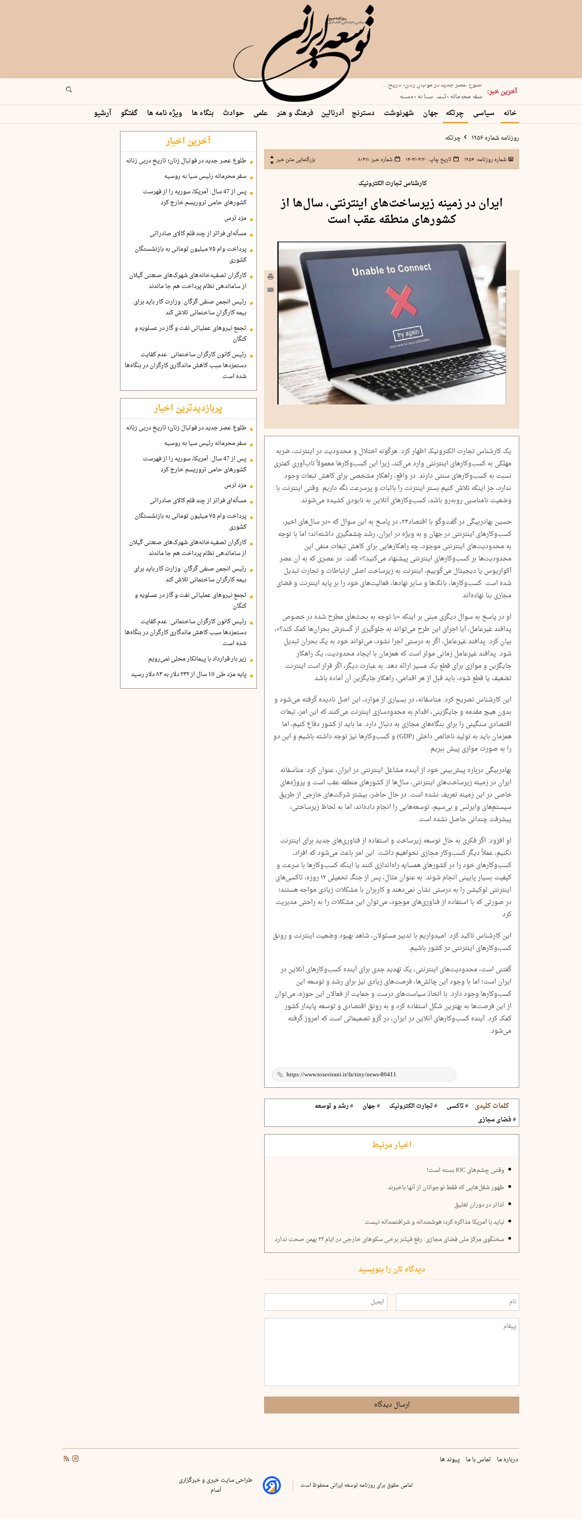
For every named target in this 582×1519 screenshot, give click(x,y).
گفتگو (130, 113)
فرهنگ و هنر (295, 113)
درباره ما (508, 1459)
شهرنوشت (400, 113)
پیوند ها (450, 1459)
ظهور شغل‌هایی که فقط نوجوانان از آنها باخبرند (446, 1187)
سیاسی (484, 113)
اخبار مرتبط (391, 1145)
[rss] (66, 1459)
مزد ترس (235, 218)
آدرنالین (332, 113)
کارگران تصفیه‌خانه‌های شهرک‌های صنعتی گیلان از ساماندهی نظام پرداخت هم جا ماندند (187, 281)
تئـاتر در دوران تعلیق (479, 1205)
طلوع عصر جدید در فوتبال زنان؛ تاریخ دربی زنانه (186, 161)
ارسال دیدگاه (392, 1405)
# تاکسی (457, 1106)
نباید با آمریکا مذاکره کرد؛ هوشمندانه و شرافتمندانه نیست (434, 1222)
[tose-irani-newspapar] (305, 54)
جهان (430, 113)
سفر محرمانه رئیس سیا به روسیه (441, 92)
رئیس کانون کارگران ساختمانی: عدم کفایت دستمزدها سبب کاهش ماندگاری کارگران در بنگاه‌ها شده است (185, 365)
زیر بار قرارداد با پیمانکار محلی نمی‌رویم (197, 659)
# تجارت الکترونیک (413, 1106)
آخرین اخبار (188, 141)
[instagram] (74, 1459)
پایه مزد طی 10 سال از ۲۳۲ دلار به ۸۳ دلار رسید (188, 674)
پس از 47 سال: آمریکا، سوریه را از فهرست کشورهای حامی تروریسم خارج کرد (194, 197)
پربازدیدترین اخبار (188, 408)
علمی (261, 113)
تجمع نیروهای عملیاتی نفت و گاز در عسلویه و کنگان (190, 334)
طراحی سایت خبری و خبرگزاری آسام (215, 1485)
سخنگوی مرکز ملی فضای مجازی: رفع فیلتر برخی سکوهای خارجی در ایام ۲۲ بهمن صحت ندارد (389, 1239)
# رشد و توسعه (334, 1106)
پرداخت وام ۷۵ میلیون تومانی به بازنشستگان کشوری (190, 255)
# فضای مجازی (497, 1120)
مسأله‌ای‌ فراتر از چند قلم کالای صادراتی (198, 233)
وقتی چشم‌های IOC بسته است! (465, 1170)
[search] (77, 92)
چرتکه (456, 113)
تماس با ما (479, 1459)
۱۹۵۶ (485, 160)
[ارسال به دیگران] (270, 292)
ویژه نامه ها (165, 113)
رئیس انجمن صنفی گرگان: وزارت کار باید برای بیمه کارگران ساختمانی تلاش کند (190, 307)
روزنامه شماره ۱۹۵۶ (494, 138)
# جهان (371, 1106)
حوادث (234, 113)
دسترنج (363, 113)
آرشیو (103, 113)
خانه (510, 113)
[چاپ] (270, 278)
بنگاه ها (203, 113)
